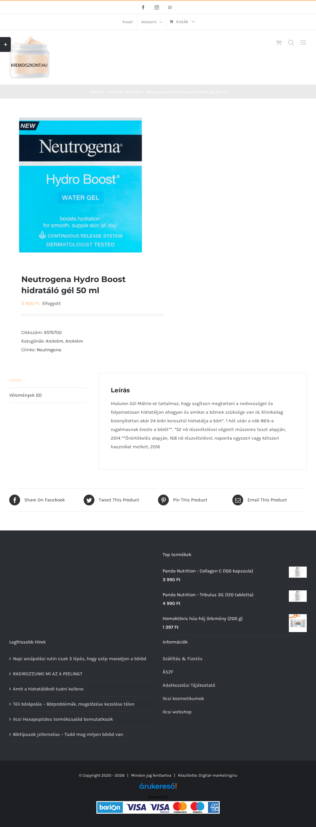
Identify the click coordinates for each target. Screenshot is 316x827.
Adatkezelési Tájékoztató (189, 685)
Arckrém (54, 341)
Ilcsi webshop (177, 712)
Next (147, 185)
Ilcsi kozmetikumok (183, 698)
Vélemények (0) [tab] (25, 395)
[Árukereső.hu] (158, 788)
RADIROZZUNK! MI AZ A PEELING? (47, 674)
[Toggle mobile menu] (303, 42)
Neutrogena (49, 349)
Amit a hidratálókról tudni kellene (48, 689)
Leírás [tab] (15, 380)
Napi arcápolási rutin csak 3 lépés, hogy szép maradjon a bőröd (79, 658)
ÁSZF (168, 672)
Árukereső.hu (158, 797)
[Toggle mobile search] (291, 42)
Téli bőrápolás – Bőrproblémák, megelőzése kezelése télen (74, 704)
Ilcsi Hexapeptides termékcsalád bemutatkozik (63, 719)
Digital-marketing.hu (218, 775)
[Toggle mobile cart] (279, 42)
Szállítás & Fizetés (182, 658)
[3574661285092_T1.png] (81, 185)
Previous (14, 185)
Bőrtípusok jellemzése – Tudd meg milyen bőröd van (68, 734)
